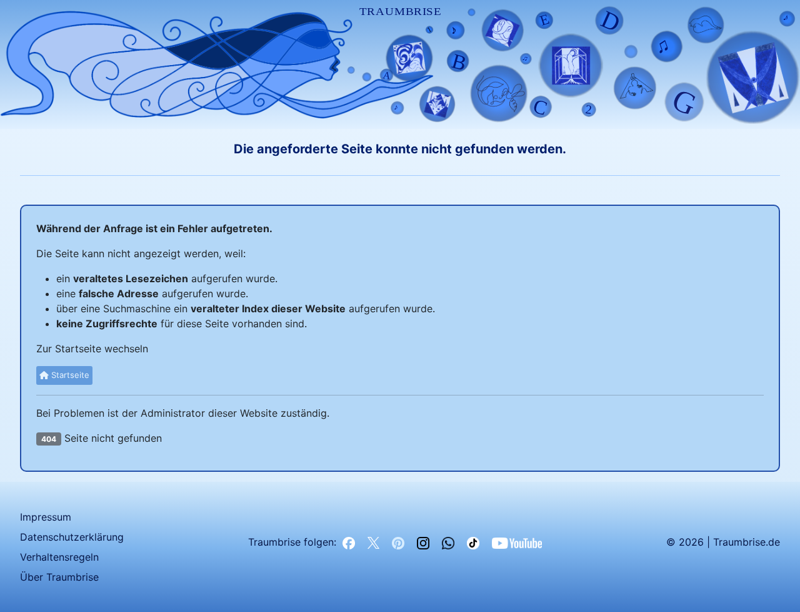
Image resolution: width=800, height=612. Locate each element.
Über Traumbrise (59, 577)
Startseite (69, 375)
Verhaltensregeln (59, 557)
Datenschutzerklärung (72, 537)
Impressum (45, 517)
